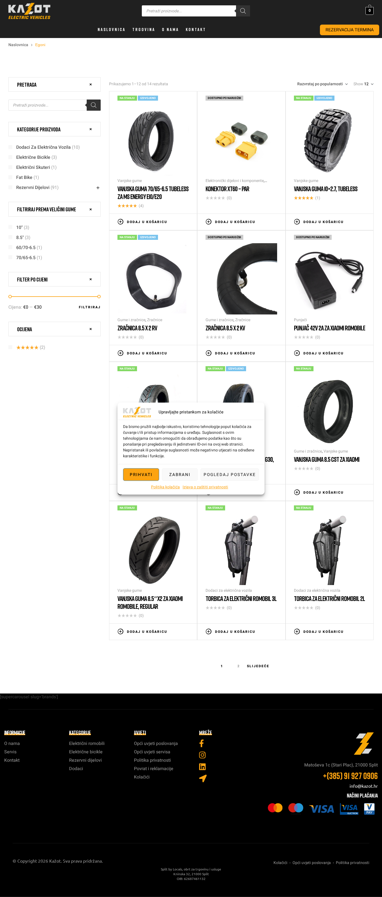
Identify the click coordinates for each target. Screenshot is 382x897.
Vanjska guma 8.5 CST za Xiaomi (326, 459)
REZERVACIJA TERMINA (350, 30)
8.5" (20, 237)
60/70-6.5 (26, 247)
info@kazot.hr (364, 786)
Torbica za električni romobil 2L (329, 598)
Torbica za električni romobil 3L (241, 598)
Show (358, 84)
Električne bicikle (33, 157)
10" (19, 227)
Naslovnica (18, 45)
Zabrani (179, 475)
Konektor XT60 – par (227, 188)
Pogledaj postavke (230, 475)
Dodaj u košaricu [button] (147, 221)
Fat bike (24, 177)
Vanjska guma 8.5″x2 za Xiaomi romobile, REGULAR (150, 602)
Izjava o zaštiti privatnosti (205, 487)
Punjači (300, 320)
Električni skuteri (33, 167)
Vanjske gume (129, 181)
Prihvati (141, 475)
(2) (30, 347)
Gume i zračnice (131, 320)
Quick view (186, 221)
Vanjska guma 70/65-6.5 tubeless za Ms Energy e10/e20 (152, 192)
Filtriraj (90, 307)
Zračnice (154, 320)
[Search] (243, 10)
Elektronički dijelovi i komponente (235, 181)
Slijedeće (258, 666)
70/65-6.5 (26, 257)
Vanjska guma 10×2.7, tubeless (325, 188)
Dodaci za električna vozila (229, 590)
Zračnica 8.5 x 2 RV (137, 328)
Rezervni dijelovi (32, 187)
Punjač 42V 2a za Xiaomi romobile (329, 328)
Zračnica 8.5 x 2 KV (225, 328)
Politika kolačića (165, 487)
